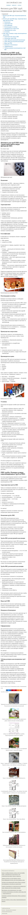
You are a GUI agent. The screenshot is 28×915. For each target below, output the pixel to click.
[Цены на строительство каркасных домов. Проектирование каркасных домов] (14, 732)
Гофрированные (8, 46)
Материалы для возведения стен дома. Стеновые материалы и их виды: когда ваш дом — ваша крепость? (14, 892)
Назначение (7, 22)
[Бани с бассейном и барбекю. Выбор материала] (14, 804)
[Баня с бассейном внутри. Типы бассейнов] (14, 817)
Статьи (19, 5)
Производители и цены (10, 30)
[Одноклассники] (19, 690)
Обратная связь (4, 913)
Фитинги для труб (8, 686)
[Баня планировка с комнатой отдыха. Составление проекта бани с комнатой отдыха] (14, 747)
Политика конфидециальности (7, 911)
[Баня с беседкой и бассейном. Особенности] (14, 776)
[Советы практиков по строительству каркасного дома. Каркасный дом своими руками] (14, 717)
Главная (8, 5)
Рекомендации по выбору (10, 27)
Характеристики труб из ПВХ (11, 36)
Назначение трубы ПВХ (10, 38)
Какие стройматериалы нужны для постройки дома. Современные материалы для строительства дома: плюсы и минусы (13, 874)
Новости (14, 5)
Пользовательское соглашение (11, 909)
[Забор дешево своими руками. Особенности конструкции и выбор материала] (14, 843)
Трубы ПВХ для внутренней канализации (14, 40)
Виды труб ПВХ (8, 43)
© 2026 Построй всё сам (6, 908)
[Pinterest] (14, 690)
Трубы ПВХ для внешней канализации (14, 41)
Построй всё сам (14, 2)
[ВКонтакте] (8, 690)
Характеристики (8, 23)
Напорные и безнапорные (11, 45)
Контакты (3, 909)
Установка (6, 32)
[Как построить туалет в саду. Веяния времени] (14, 830)
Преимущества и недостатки (11, 28)
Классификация (8, 25)
